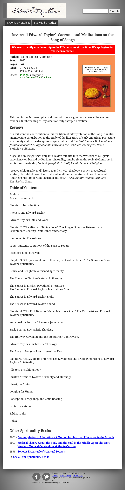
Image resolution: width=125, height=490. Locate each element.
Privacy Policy (65, 475)
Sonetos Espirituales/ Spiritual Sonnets (42, 451)
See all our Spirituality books (31, 457)
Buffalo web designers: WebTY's (56, 482)
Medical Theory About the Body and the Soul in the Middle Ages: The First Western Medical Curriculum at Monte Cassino (64, 444)
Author (45, 22)
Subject (18, 22)
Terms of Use (78, 475)
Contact (55, 475)
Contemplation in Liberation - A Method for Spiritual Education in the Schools (66, 437)
